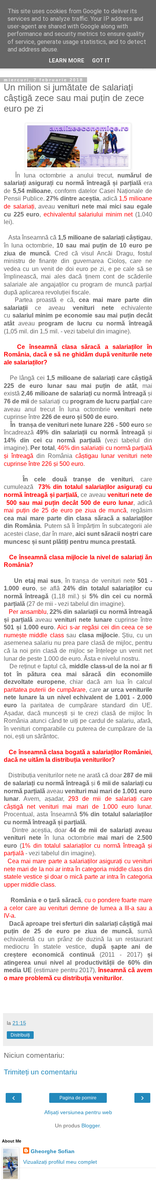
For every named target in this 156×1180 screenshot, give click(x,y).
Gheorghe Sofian (53, 1151)
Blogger (90, 1125)
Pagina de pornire (78, 1098)
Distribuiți (20, 1035)
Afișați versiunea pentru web (78, 1112)
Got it (101, 61)
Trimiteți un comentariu (40, 1072)
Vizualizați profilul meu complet (60, 1162)
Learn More (66, 61)
